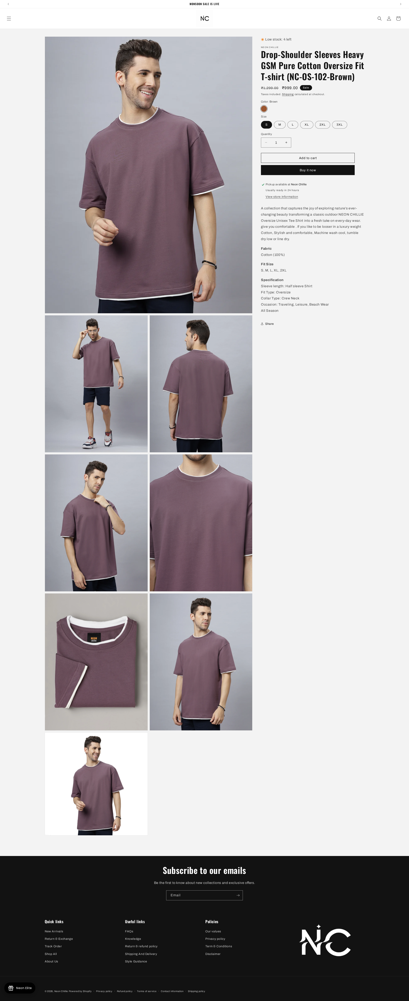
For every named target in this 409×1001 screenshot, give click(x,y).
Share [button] (269, 323)
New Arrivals (54, 931)
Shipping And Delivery (141, 954)
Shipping (288, 94)
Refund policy (125, 991)
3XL (340, 124)
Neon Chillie (61, 991)
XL (307, 124)
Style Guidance (136, 961)
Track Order (53, 946)
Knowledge (133, 938)
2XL (323, 124)
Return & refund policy (141, 946)
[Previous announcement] (8, 4)
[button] (9, 18)
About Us (51, 961)
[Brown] (264, 109)
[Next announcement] (400, 4)
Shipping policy (196, 991)
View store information (282, 196)
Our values (213, 931)
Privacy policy (215, 938)
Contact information (172, 991)
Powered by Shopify (80, 991)
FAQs (129, 931)
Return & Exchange (59, 938)
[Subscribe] (238, 895)
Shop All (51, 954)
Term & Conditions (218, 946)
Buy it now (308, 170)
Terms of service (146, 991)
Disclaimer (213, 954)
